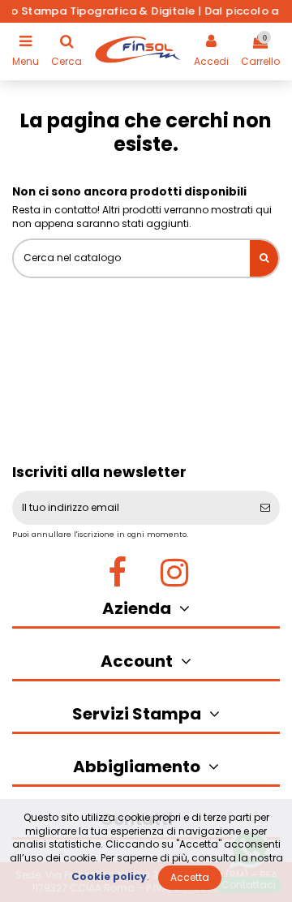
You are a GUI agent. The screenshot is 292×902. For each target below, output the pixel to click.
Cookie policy (109, 876)
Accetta (189, 877)
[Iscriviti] (265, 508)
